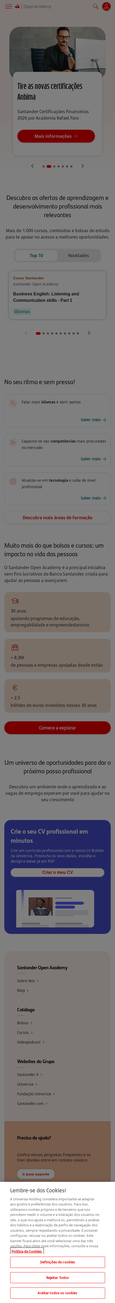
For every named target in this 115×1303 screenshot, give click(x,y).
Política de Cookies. (27, 1251)
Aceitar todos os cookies (57, 1292)
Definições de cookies (57, 1262)
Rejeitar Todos (57, 1277)
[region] (57, 1242)
